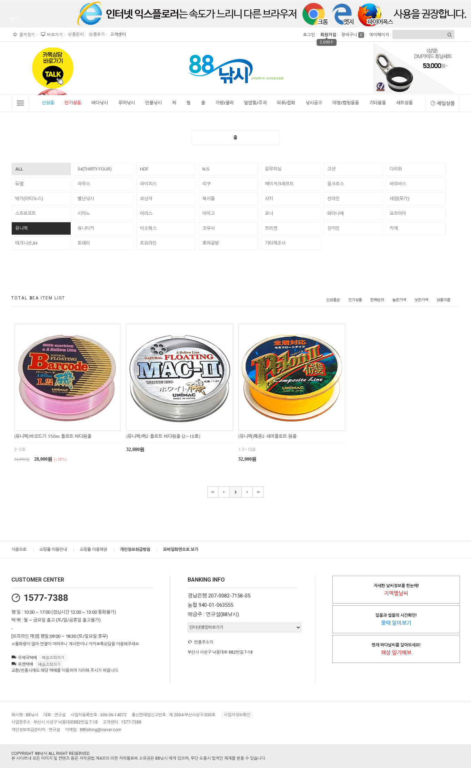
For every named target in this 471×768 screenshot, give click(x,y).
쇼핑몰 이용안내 (53, 549)
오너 (269, 213)
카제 (394, 228)
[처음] (212, 492)
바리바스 (398, 183)
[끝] (258, 492)
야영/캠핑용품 (345, 102)
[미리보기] (59, 424)
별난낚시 (86, 198)
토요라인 (148, 243)
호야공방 (210, 243)
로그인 (308, 34)
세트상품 (404, 102)
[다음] (247, 492)
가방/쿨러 (225, 102)
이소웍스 (148, 228)
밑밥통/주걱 (255, 102)
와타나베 (335, 213)
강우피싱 (273, 169)
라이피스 (148, 183)
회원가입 (327, 34)
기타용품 (377, 102)
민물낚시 (153, 102)
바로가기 (54, 34)
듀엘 (19, 183)
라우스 (84, 183)
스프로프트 (25, 213)
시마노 (84, 213)
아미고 (208, 213)
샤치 (269, 198)
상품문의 (75, 34)
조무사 (208, 228)
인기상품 (72, 102)
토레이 (84, 243)
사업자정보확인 (237, 715)
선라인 (333, 198)
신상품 (48, 102)
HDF (144, 169)
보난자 (146, 198)
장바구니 (351, 34)
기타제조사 (275, 243)
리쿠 (206, 183)
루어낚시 (126, 102)
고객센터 (117, 34)
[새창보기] (75, 424)
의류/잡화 (286, 102)
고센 (331, 169)
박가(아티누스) (29, 198)
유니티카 (86, 228)
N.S (205, 169)
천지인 (333, 228)
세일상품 (446, 103)
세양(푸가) (399, 198)
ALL (19, 169)
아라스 (146, 213)
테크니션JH (26, 243)
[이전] (223, 492)
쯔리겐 (271, 228)
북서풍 (208, 198)
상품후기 (96, 34)
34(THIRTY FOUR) (95, 169)
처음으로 (19, 549)
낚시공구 (313, 102)
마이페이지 (378, 34)
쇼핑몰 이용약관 (93, 549)
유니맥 (21, 228)
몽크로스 (335, 183)
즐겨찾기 (26, 34)
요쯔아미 (398, 213)
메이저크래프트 (279, 183)
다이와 (396, 169)
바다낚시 (99, 102)
